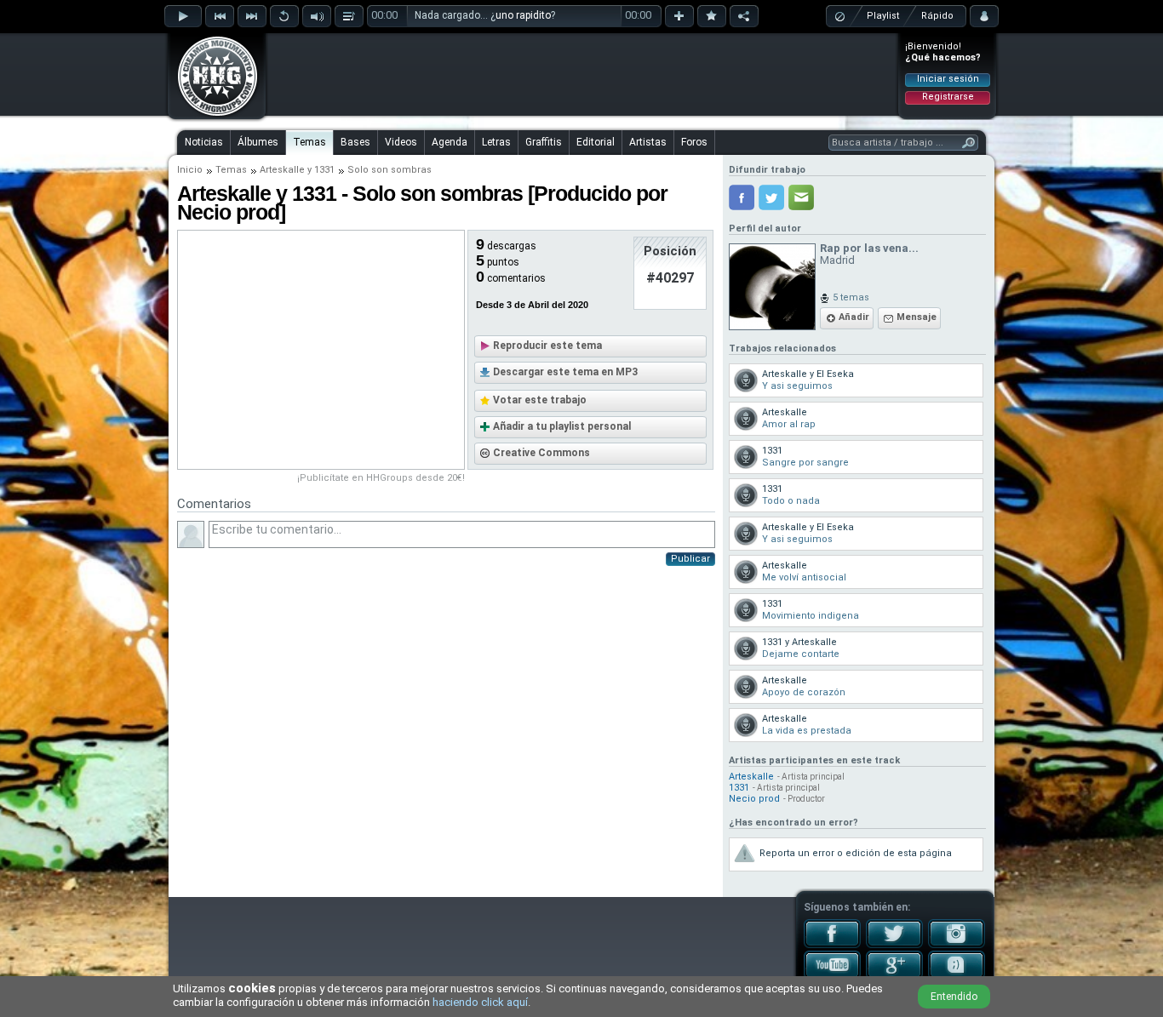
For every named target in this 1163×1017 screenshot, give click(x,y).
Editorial (595, 142)
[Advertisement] (582, 74)
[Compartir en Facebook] (741, 197)
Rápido (937, 15)
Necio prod (754, 798)
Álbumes (258, 142)
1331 (324, 169)
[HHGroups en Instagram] (956, 945)
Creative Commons (541, 453)
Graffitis (543, 142)
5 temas (851, 297)
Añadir (854, 317)
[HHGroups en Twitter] (894, 945)
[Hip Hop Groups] (212, 115)
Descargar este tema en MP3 (565, 372)
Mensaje (917, 317)
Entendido (954, 997)
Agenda (449, 142)
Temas (309, 142)
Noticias (204, 142)
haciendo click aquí (480, 1002)
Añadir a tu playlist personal (562, 426)
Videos (401, 142)
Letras (496, 142)
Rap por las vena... (869, 248)
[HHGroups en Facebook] (832, 945)
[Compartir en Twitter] (771, 197)
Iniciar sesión (948, 78)
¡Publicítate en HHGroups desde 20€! (381, 477)
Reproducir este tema (547, 345)
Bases (355, 142)
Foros (694, 142)
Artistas (648, 142)
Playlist (883, 15)
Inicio (190, 169)
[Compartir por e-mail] (801, 197)
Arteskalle (282, 169)
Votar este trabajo (540, 400)
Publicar (690, 558)
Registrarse (948, 96)
